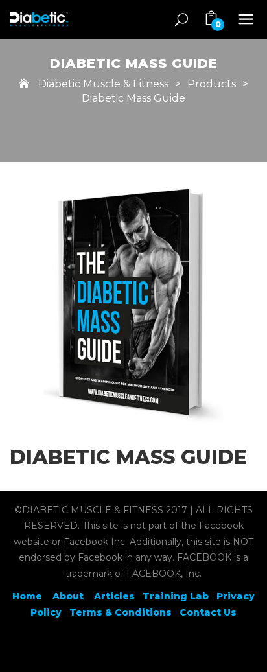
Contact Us (208, 612)
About (69, 596)
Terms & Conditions (120, 612)
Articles (114, 596)
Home (27, 596)
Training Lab (176, 596)
